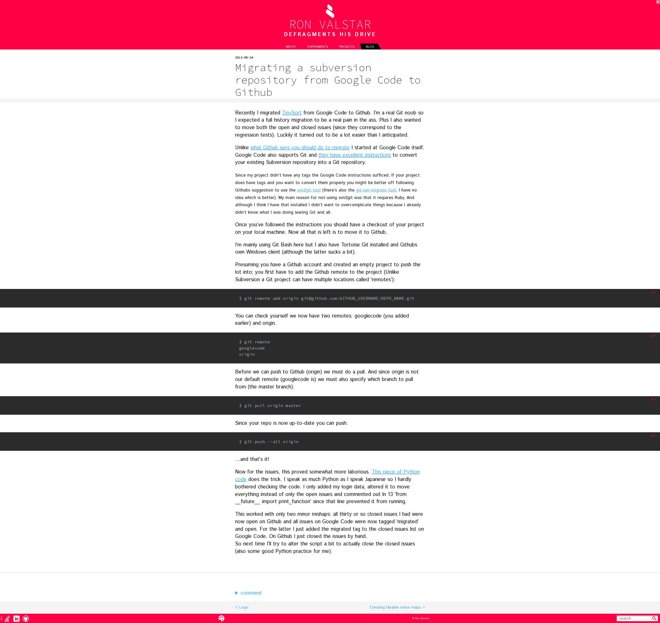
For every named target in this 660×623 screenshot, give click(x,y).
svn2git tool (309, 190)
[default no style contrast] (221, 618)
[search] (654, 618)
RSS (1, 618)
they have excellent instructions (354, 155)
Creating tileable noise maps (395, 607)
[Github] (26, 618)
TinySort (292, 113)
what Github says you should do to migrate (300, 148)
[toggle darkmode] (657, 3)
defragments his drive (330, 34)
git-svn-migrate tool (376, 190)
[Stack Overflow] (7, 618)
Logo (243, 607)
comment (251, 593)
